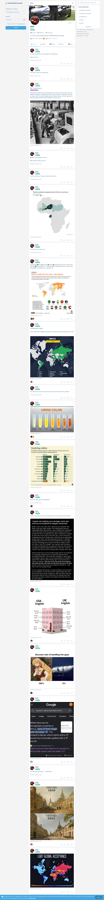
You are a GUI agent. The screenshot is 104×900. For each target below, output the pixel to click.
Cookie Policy (80, 31)
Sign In (16, 27)
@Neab (32, 28)
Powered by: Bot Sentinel (83, 33)
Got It (98, 897)
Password (8, 16)
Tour (78, 29)
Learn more (32, 898)
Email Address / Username (12, 9)
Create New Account (15, 3)
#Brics (43, 266)
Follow (70, 22)
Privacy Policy (90, 29)
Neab (31, 3)
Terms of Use (83, 29)
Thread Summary (34, 90)
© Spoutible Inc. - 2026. (82, 35)
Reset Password (21, 23)
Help (85, 31)
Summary (32, 29)
